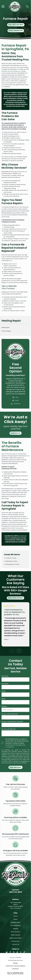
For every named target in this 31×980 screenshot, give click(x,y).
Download (17, 403)
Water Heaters (15, 935)
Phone (4, 691)
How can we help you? (9, 729)
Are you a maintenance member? (12, 721)
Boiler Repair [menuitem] (5, 327)
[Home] (15, 6)
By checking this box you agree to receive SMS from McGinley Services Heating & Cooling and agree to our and (16, 743)
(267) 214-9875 (12, 536)
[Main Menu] (3, 6)
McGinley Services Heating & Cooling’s (14, 71)
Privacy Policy (14, 745)
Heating (15, 929)
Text (16, 397)
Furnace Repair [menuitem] (6, 331)
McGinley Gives (15, 922)
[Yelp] (14, 952)
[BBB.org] (21, 952)
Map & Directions (15, 908)
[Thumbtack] (24, 952)
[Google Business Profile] (7, 952)
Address (4, 706)
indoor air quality (12, 144)
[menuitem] (15, 963)
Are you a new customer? (10, 714)
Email (16, 400)
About (15, 919)
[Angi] (17, 952)
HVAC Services (15, 932)
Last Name (5, 683)
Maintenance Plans (15, 938)
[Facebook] (10, 952)
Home (15, 916)
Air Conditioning (15, 925)
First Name (5, 676)
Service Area (15, 941)
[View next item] (19, 651)
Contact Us (15, 944)
